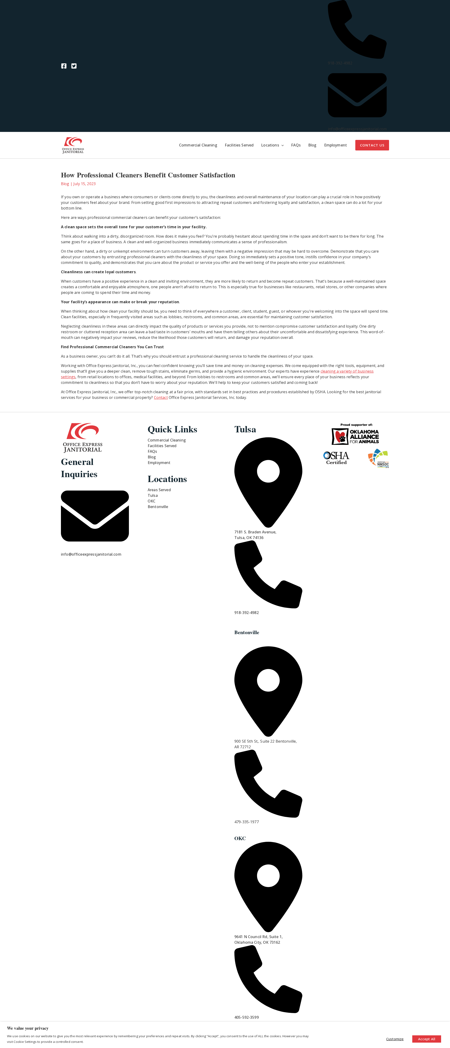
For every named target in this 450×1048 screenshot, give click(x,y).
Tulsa (153, 495)
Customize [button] (395, 1039)
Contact (161, 397)
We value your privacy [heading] (28, 1028)
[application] (281, 145)
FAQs (152, 451)
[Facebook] (64, 66)
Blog (65, 183)
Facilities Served (162, 445)
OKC (151, 501)
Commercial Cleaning (167, 440)
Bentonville (158, 506)
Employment (159, 462)
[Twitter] (74, 66)
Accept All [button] (426, 1039)
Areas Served (159, 489)
